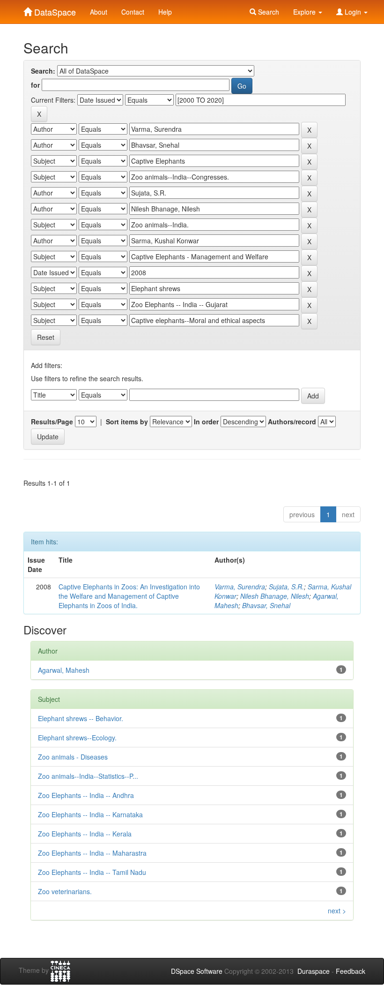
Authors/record (292, 421)
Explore (305, 11)
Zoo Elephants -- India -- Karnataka (90, 814)
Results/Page (52, 421)
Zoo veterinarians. (65, 891)
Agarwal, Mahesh (63, 670)
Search (267, 11)
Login (353, 11)
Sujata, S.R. (286, 586)
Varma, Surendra (239, 586)
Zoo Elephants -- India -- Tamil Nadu (92, 872)
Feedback (350, 971)
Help (165, 11)
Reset (45, 337)
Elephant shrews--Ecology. (77, 737)
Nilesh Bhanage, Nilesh (274, 596)
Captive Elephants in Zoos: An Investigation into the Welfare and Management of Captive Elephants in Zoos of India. (129, 596)
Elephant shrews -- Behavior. (80, 718)
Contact (132, 11)
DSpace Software (196, 971)
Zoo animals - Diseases (73, 756)
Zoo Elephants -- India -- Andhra (86, 795)
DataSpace (54, 10)
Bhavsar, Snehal (266, 605)
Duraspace (313, 971)
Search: (43, 70)
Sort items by (127, 421)
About (98, 11)
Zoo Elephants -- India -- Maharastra (92, 853)
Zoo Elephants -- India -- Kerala (85, 833)
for (35, 85)
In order (206, 421)
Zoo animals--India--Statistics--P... (88, 776)
